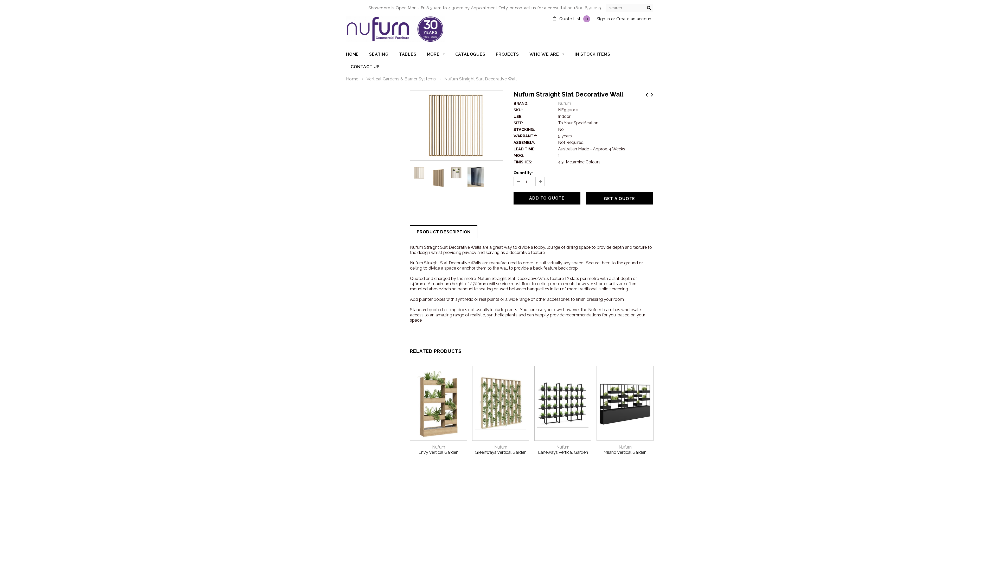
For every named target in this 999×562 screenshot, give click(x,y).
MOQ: (519, 155)
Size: (518, 123)
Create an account (634, 18)
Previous (647, 95)
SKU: (518, 110)
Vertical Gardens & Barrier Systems (401, 78)
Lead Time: (524, 149)
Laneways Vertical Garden (563, 452)
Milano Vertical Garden (625, 452)
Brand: (521, 103)
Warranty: (525, 136)
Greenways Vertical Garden (501, 452)
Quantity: (523, 172)
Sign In (603, 18)
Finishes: (523, 162)
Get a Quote (619, 198)
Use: (518, 116)
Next (652, 95)
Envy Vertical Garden (438, 452)
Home (352, 78)
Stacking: (524, 129)
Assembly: (524, 142)
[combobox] (629, 8)
